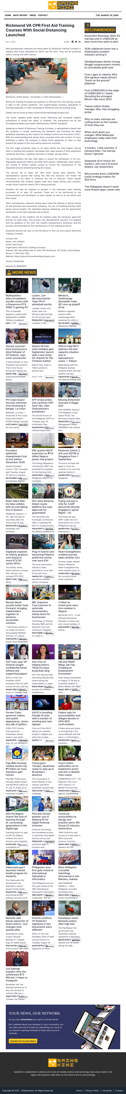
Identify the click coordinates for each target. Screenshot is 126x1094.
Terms (79, 1090)
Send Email (17, 244)
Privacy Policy (92, 1090)
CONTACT (43, 15)
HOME (8, 15)
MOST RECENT (20, 15)
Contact (119, 1090)
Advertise (107, 1090)
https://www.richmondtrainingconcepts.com (48, 112)
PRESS (33, 15)
